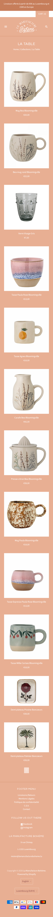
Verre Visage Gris (26, 233)
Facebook (27, 824)
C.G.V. (26, 805)
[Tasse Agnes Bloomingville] (26, 330)
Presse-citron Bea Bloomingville (26, 479)
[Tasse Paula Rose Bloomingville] (26, 268)
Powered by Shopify (26, 874)
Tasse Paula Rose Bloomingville (27, 295)
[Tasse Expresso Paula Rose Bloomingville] (26, 575)
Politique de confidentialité (26, 802)
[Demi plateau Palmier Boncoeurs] (26, 737)
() (42, 13)
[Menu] (5, 26)
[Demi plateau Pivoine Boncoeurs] (26, 691)
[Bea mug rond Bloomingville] (26, 145)
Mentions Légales (27, 798)
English (25, 881)
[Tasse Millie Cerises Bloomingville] (26, 636)
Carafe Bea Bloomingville (26, 417)
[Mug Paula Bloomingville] (26, 514)
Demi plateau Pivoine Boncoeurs (26, 709)
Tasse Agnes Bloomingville (26, 356)
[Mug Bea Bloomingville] (26, 84)
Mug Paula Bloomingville (26, 540)
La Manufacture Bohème (34, 870)
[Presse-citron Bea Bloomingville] (26, 452)
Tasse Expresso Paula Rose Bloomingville (26, 602)
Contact (26, 809)
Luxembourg (25, 890)
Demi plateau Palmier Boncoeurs (26, 756)
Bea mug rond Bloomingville (26, 172)
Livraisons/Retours (26, 795)
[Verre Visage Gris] (26, 207)
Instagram (27, 827)
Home (16, 49)
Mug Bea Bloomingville (27, 110)
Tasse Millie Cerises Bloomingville (27, 663)
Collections (25, 49)
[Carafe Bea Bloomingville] (26, 391)
